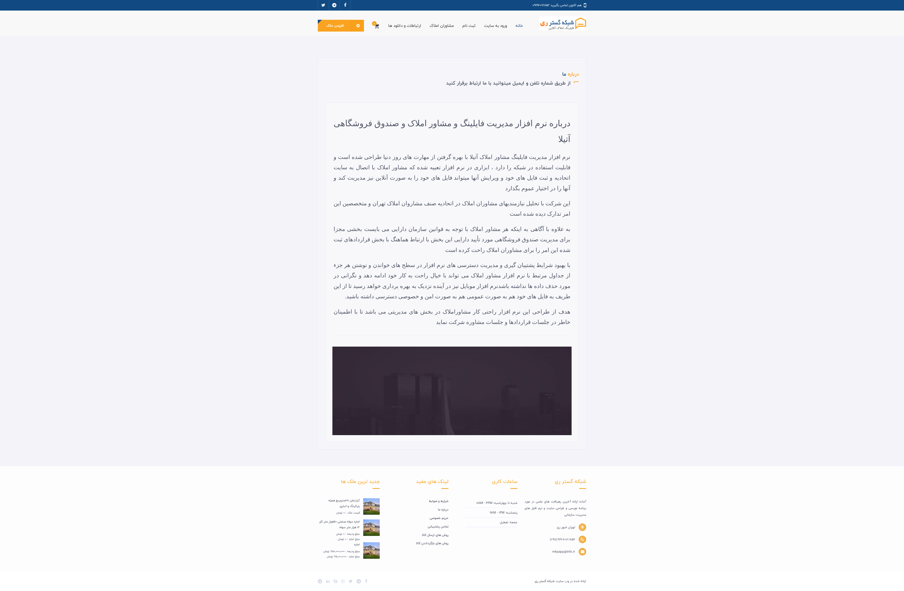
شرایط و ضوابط (438, 501)
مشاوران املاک (442, 25)
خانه (519, 25)
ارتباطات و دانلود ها (404, 25)
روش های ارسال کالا (435, 535)
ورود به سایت (495, 25)
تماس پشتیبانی (438, 526)
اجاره (357, 544)
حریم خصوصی (439, 518)
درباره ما (443, 509)
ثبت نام (469, 25)
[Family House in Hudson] (371, 506)
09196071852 (541, 5)
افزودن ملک (335, 25)
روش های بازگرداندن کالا (432, 543)
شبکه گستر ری (545, 581)
